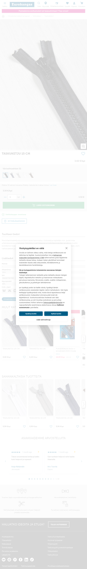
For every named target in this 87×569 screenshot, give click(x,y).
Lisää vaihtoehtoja (43, 320)
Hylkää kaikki (56, 314)
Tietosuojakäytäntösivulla (52, 302)
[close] (66, 248)
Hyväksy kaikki (31, 314)
